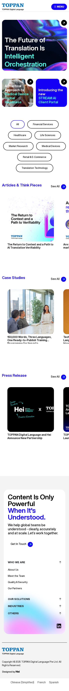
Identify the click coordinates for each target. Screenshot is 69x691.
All (17, 124)
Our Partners (15, 588)
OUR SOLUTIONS (19, 599)
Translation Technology (35, 168)
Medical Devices (51, 146)
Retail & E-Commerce (34, 157)
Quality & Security (17, 582)
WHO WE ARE (16, 562)
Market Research (18, 146)
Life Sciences (47, 135)
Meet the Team (16, 576)
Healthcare (20, 135)
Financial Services (43, 124)
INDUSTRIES (16, 606)
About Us (13, 570)
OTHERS (13, 613)
